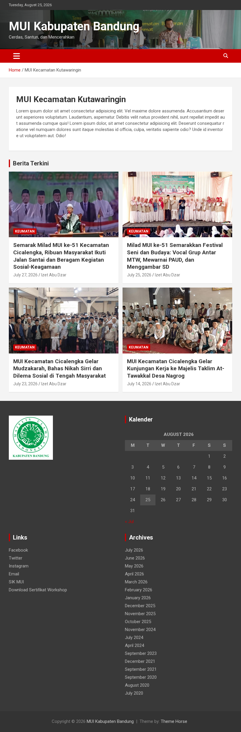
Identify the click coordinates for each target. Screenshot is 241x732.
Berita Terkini (31, 163)
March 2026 (136, 582)
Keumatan (25, 231)
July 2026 (134, 550)
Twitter (15, 558)
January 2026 (138, 597)
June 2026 (135, 558)
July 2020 (134, 693)
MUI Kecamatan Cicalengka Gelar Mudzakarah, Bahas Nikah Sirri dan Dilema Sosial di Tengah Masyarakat (59, 368)
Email (14, 574)
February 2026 (138, 589)
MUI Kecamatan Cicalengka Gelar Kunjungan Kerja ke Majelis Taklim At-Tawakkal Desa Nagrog (175, 368)
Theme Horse (174, 721)
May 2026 (134, 566)
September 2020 (141, 677)
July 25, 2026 (139, 275)
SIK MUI (16, 582)
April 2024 (134, 645)
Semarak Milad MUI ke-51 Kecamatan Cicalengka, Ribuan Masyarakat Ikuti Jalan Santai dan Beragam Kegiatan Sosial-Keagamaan (61, 256)
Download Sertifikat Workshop (38, 589)
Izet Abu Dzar (53, 275)
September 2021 (141, 669)
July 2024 (134, 637)
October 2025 (138, 621)
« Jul (129, 521)
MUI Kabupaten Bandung (74, 26)
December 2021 (140, 661)
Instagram (19, 566)
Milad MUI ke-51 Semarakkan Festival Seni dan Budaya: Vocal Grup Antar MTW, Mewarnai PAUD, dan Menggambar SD (175, 256)
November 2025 (140, 613)
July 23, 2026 (25, 383)
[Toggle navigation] (16, 56)
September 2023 (141, 653)
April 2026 (134, 574)
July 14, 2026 (139, 383)
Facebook (18, 550)
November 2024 (140, 629)
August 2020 (137, 685)
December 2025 (140, 605)
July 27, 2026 (25, 275)
